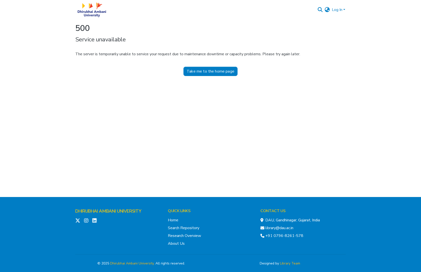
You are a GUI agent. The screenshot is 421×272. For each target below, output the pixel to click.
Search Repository (183, 228)
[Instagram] (86, 221)
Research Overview (184, 235)
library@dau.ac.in (279, 228)
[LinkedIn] (94, 221)
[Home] (91, 9)
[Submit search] (320, 10)
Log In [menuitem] (337, 9)
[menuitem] (327, 10)
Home (173, 220)
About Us (176, 243)
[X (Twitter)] (77, 221)
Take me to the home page (210, 71)
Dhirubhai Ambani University (132, 263)
